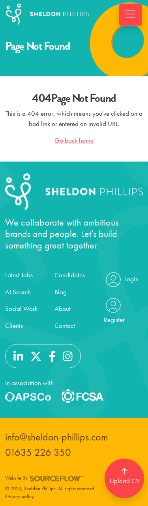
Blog (60, 292)
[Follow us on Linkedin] (18, 355)
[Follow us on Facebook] (52, 355)
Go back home (74, 140)
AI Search (18, 292)
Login (131, 279)
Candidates (69, 275)
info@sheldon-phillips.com (56, 437)
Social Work (21, 308)
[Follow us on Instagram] (68, 355)
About (62, 308)
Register (114, 319)
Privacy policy (19, 496)
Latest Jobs (19, 275)
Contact (64, 325)
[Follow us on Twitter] (35, 355)
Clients (14, 325)
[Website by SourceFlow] (57, 477)
